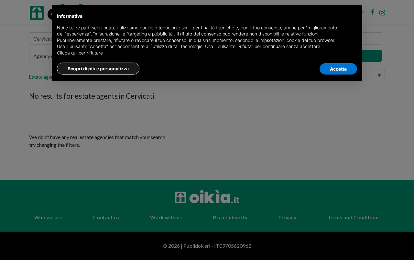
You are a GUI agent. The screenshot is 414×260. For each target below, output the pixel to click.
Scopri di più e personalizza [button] (98, 68)
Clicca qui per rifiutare (80, 52)
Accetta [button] (338, 69)
